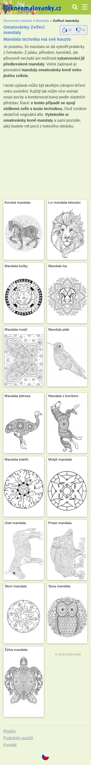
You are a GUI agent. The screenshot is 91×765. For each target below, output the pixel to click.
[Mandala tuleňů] (23, 490)
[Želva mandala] (23, 680)
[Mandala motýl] (23, 360)
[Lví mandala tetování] (67, 233)
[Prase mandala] (67, 553)
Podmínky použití (18, 738)
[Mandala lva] (67, 296)
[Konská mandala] (23, 233)
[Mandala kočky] (23, 296)
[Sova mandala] (67, 617)
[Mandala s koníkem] (67, 426)
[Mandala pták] (67, 360)
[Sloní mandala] (23, 617)
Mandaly (42, 21)
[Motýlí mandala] (67, 490)
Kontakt (10, 745)
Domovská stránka (17, 21)
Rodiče (9, 731)
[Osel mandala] (23, 553)
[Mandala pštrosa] (23, 426)
